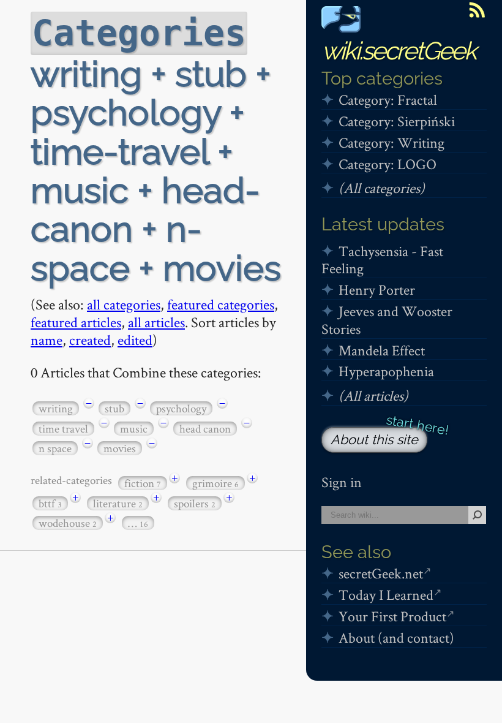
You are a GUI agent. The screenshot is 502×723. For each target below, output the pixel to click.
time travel (63, 429)
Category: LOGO (387, 163)
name (46, 339)
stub (114, 408)
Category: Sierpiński (397, 121)
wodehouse (68, 523)
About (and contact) (396, 637)
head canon (205, 429)
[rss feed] (477, 10)
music (134, 429)
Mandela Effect (382, 350)
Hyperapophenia (386, 371)
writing (56, 408)
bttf (50, 503)
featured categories (220, 304)
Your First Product (392, 616)
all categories (123, 304)
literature (118, 503)
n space (55, 448)
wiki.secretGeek (398, 50)
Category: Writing (391, 142)
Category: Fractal (388, 99)
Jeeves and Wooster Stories (386, 319)
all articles (156, 321)
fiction (142, 483)
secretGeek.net (381, 573)
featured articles (76, 321)
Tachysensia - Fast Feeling (382, 259)
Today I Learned (386, 594)
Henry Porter (377, 289)
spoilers (194, 503)
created (90, 339)
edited (135, 339)
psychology (181, 408)
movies (119, 448)
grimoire (215, 483)
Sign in (341, 481)
